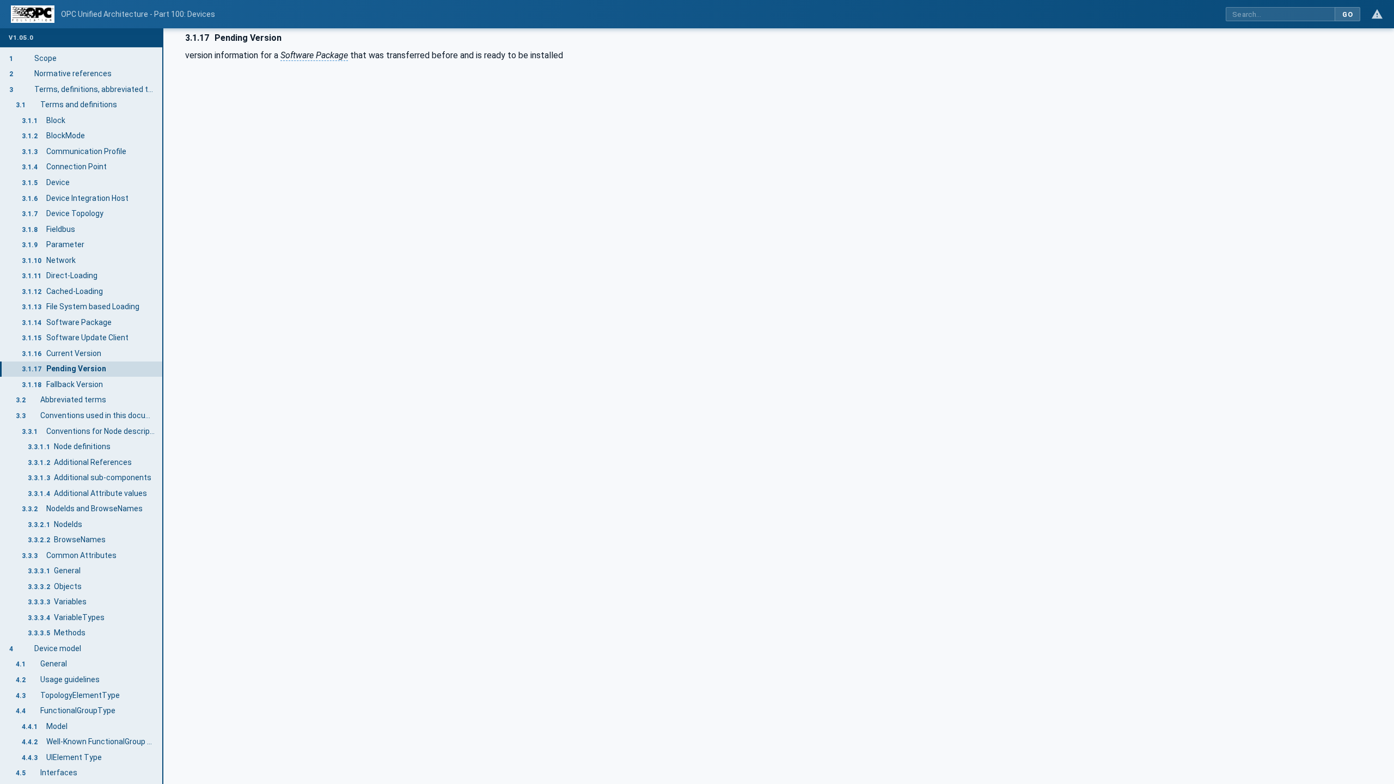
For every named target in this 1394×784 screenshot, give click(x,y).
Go (1347, 14)
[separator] (163, 406)
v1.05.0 (21, 37)
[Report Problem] (1377, 14)
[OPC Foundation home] (32, 14)
